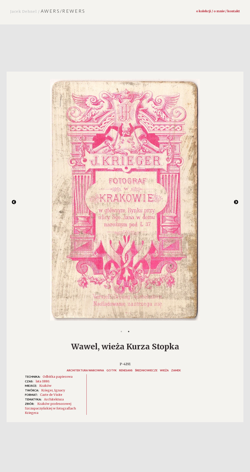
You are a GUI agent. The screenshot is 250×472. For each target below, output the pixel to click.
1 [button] (121, 331)
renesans (126, 370)
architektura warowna (85, 370)
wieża (164, 370)
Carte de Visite (51, 395)
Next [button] (236, 202)
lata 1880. (43, 381)
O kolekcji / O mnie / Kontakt (218, 11)
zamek (176, 370)
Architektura (54, 399)
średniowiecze (146, 370)
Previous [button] (13, 202)
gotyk (111, 370)
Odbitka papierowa (58, 376)
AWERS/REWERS (47, 11)
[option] (125, 202)
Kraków (45, 385)
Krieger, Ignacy (53, 390)
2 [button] (128, 331)
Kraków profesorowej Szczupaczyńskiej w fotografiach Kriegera (50, 408)
